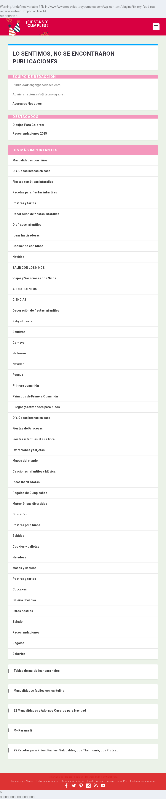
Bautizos (19, 332)
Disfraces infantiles (27, 224)
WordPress (111, 777)
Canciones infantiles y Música (34, 471)
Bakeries (19, 654)
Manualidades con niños (30, 160)
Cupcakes (20, 589)
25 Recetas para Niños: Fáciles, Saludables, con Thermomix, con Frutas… (66, 750)
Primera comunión (26, 385)
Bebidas (18, 535)
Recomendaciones (26, 632)
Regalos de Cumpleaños (30, 493)
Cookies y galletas (26, 546)
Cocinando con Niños (28, 246)
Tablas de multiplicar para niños (37, 670)
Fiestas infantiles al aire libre (33, 439)
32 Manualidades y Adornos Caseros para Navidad (50, 710)
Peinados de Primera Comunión (35, 396)
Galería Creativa (24, 600)
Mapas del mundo (25, 460)
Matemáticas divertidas (30, 503)
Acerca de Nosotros (27, 103)
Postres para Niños (26, 525)
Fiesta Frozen (95, 781)
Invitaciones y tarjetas (29, 450)
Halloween (20, 353)
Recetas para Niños (72, 781)
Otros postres (23, 611)
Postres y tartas (24, 203)
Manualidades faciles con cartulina (39, 690)
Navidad (18, 257)
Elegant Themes (74, 777)
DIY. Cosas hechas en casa (31, 171)
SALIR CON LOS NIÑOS (29, 267)
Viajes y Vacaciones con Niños (34, 278)
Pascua (18, 374)
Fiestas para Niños (22, 781)
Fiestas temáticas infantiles (33, 181)
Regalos (18, 643)
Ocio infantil (21, 514)
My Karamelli (23, 730)
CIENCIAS (19, 299)
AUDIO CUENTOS (25, 289)
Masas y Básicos (25, 568)
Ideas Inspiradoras (26, 235)
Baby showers (22, 321)
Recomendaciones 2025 (30, 133)
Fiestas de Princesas (28, 428)
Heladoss (19, 557)
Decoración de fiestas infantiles (36, 214)
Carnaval (19, 342)
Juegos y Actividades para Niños (36, 407)
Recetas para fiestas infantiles (35, 192)
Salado (18, 621)
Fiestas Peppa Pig (116, 781)
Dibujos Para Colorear (29, 125)
